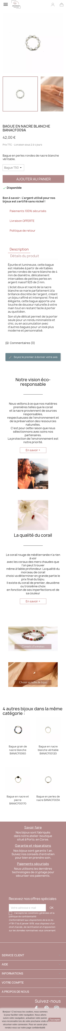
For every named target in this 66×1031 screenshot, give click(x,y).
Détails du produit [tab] (24, 256)
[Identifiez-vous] (53, 4)
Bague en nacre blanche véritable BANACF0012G (48, 750)
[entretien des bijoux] (33, 638)
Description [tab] (19, 249)
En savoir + (33, 450)
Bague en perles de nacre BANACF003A (48, 798)
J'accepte (54, 1019)
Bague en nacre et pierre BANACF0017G (18, 800)
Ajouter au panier (33, 179)
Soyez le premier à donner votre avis (35, 357)
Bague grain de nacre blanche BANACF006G (18, 750)
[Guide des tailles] (33, 674)
